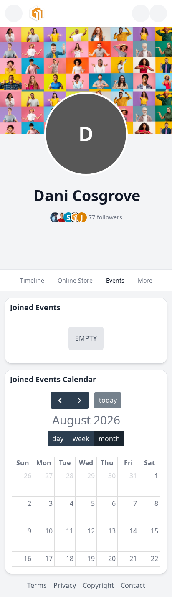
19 (91, 558)
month (109, 438)
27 (49, 475)
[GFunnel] (37, 13)
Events (115, 280)
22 (154, 558)
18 (69, 558)
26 (27, 475)
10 (49, 531)
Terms (37, 585)
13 (112, 531)
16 (27, 558)
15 (154, 531)
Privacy (64, 585)
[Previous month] (60, 400)
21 (133, 558)
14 (133, 531)
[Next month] (79, 400)
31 (133, 475)
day (57, 438)
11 (69, 531)
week (81, 438)
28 (69, 475)
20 (112, 558)
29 (91, 475)
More (145, 280)
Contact (133, 585)
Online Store (75, 280)
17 (49, 558)
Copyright (98, 585)
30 (112, 475)
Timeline (32, 280)
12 (91, 531)
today (108, 400)
